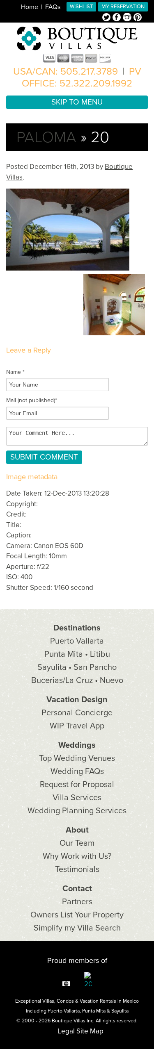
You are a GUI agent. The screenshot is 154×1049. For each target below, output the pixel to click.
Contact (77, 889)
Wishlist (81, 6)
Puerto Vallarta (77, 641)
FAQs (52, 7)
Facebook (118, 18)
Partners (77, 902)
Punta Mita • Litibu (77, 654)
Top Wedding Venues (77, 758)
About (77, 830)
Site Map (89, 1031)
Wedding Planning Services (77, 811)
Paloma (46, 137)
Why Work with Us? (77, 856)
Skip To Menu (77, 102)
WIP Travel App (77, 726)
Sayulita (120, 1011)
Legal (66, 1031)
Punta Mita (94, 1011)
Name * (15, 372)
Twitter (107, 18)
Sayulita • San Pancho (77, 667)
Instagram (128, 18)
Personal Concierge (77, 713)
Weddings (77, 745)
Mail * (31, 400)
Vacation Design (77, 700)
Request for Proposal (77, 785)
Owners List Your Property (77, 915)
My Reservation (123, 6)
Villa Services (77, 798)
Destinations (77, 628)
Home (29, 7)
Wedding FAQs (77, 771)
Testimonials (77, 869)
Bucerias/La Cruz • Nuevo (77, 680)
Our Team (77, 843)
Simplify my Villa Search (77, 928)
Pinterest (137, 18)
